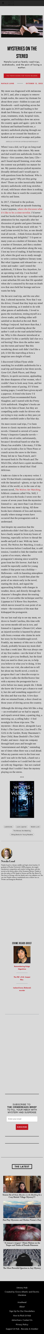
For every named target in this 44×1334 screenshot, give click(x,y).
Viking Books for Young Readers (22, 834)
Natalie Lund (7, 83)
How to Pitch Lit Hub (22, 1315)
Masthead (22, 1302)
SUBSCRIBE (22, 1127)
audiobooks (8, 827)
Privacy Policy (22, 1324)
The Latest (22, 1166)
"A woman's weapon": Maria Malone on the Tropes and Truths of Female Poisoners (22, 1244)
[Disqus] (22, 911)
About (22, 1306)
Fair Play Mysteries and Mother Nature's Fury (22, 1220)
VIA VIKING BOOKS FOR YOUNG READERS (22, 76)
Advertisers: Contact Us (22, 1320)
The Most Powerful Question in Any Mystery (22, 1268)
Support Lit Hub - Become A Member (22, 1328)
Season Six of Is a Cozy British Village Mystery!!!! (22, 1196)
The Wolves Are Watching (22, 831)
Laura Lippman (21, 827)
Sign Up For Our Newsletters (22, 1311)
